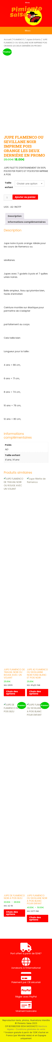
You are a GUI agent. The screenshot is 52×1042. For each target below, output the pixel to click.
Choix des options (12, 692)
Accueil (7, 39)
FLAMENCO (18, 39)
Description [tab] (15, 216)
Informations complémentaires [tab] (27, 221)
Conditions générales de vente (30, 1029)
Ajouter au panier (25, 197)
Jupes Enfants (33, 39)
